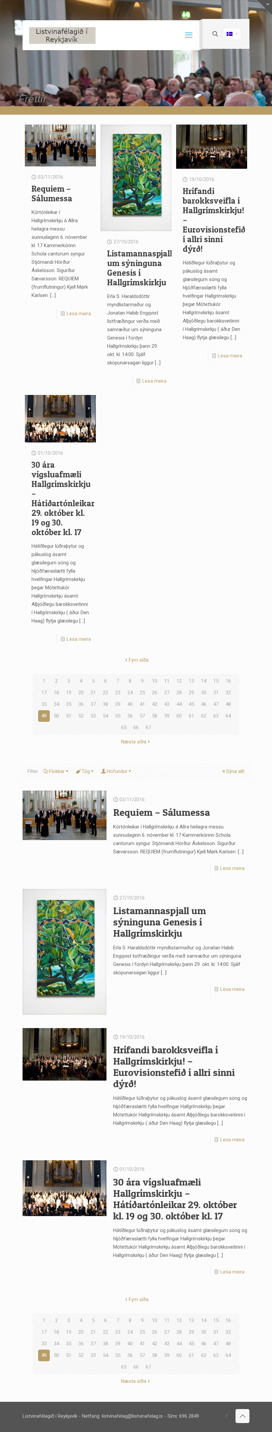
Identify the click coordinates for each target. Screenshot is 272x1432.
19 (68, 693)
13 (191, 681)
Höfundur (117, 771)
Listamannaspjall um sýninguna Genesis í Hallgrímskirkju (139, 267)
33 (44, 704)
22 (105, 693)
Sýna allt (235, 771)
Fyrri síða (139, 660)
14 (203, 681)
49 (44, 716)
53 (93, 716)
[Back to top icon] (242, 1416)
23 (117, 693)
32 (228, 693)
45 (191, 704)
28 (179, 693)
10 (154, 681)
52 (81, 716)
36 (81, 704)
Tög (86, 771)
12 (179, 681)
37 (93, 704)
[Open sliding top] (264, 7)
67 (148, 727)
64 (228, 716)
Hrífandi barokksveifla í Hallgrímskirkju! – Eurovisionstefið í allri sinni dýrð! (174, 1067)
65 (123, 727)
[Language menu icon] (232, 34)
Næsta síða (133, 742)
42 (154, 704)
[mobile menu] (188, 35)
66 (136, 727)
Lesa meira (79, 314)
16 (228, 681)
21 (93, 693)
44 (179, 704)
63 (216, 716)
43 (167, 704)
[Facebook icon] (226, 1416)
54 (105, 716)
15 (216, 681)
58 (154, 716)
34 (56, 704)
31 (216, 693)
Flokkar (57, 771)
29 (191, 693)
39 (117, 704)
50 (56, 716)
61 (191, 716)
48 (228, 704)
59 (167, 716)
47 (216, 704)
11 (167, 681)
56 (130, 716)
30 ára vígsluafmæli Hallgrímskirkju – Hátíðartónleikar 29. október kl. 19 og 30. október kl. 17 (63, 498)
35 (68, 704)
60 (179, 716)
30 (203, 693)
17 (44, 693)
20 (81, 693)
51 (68, 716)
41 (142, 704)
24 (130, 693)
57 (142, 716)
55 (117, 716)
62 (203, 716)
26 (154, 693)
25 (142, 693)
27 (167, 693)
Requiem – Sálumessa (52, 193)
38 (105, 704)
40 (130, 704)
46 (203, 704)
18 (56, 693)
